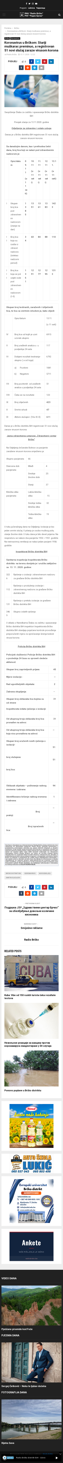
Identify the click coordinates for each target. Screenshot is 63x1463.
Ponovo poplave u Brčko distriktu (22, 1090)
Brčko (7, 38)
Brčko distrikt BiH (13, 873)
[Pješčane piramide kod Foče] (31, 1305)
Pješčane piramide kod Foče (17, 1329)
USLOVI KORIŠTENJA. (28, 864)
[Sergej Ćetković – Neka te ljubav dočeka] (31, 1362)
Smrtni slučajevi (13, 877)
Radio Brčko (12, 54)
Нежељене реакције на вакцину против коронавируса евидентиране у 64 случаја (27, 1044)
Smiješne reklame (31, 927)
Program (23, 8)
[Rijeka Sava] (31, 1419)
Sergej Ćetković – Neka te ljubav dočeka (23, 1386)
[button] (57, 1458)
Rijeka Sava (7, 1443)
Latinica (31, 8)
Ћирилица (40, 8)
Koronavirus (15, 38)
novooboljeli (45, 873)
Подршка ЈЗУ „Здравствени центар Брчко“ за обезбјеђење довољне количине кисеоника (32, 911)
